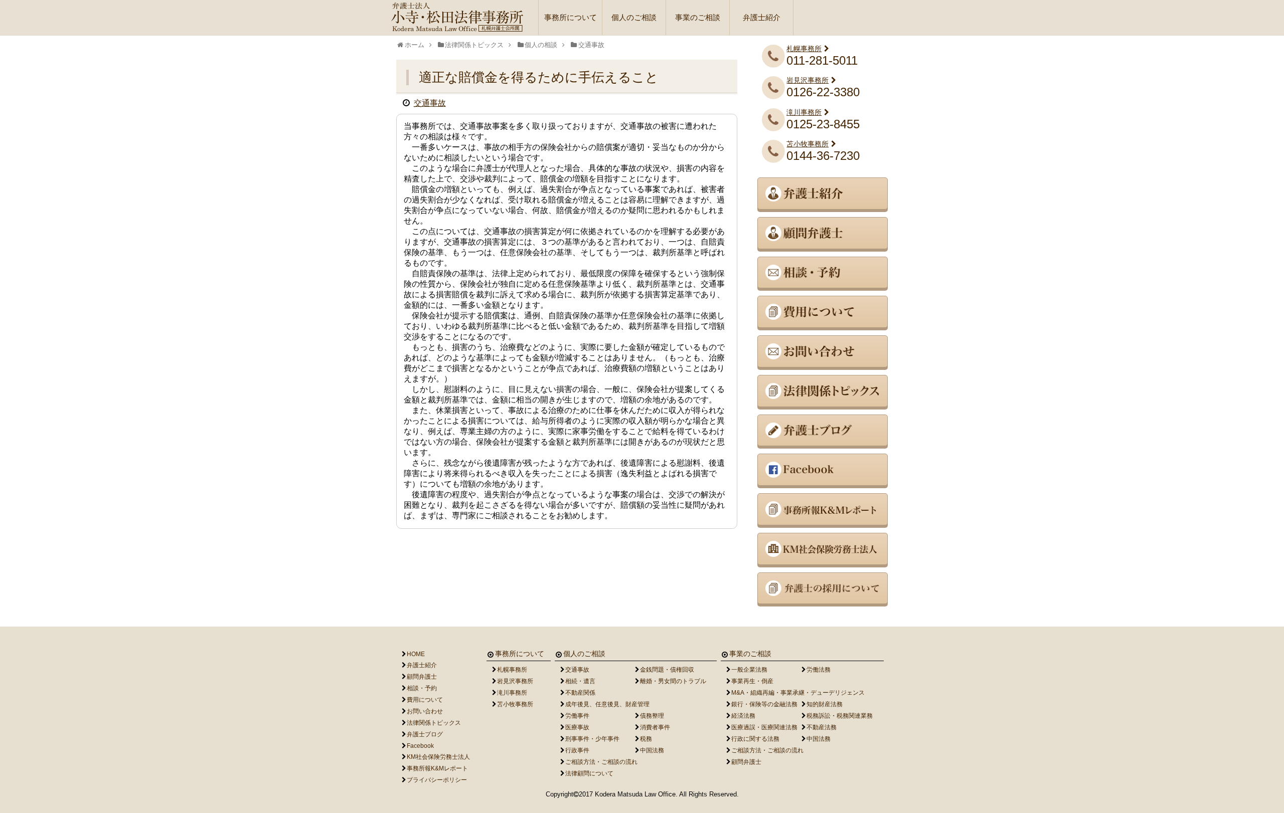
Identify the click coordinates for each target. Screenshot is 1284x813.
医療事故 (577, 727)
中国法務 (652, 750)
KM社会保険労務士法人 (438, 756)
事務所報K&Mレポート (437, 768)
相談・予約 (422, 688)
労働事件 (577, 715)
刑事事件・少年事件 (592, 738)
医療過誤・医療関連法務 (764, 727)
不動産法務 (822, 727)
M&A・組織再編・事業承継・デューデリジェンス (798, 692)
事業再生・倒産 (752, 681)
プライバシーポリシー (437, 779)
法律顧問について (589, 773)
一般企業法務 (749, 669)
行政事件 (577, 750)
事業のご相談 (697, 17)
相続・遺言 (580, 681)
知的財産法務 (825, 704)
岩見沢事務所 (807, 80)
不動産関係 (580, 692)
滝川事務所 (804, 112)
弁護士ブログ (425, 734)
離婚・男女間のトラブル (673, 681)
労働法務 (819, 669)
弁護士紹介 (761, 17)
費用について (425, 699)
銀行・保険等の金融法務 (764, 704)
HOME (416, 654)
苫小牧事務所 (807, 144)
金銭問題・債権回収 (667, 669)
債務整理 (652, 715)
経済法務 (743, 715)
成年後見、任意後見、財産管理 (607, 704)
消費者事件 (655, 727)
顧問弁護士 (422, 676)
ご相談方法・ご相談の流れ (601, 761)
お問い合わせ (425, 711)
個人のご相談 (634, 17)
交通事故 (430, 103)
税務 (646, 738)
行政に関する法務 (755, 738)
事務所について (570, 17)
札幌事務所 (804, 49)
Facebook (420, 745)
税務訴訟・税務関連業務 (840, 715)
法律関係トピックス (434, 722)
